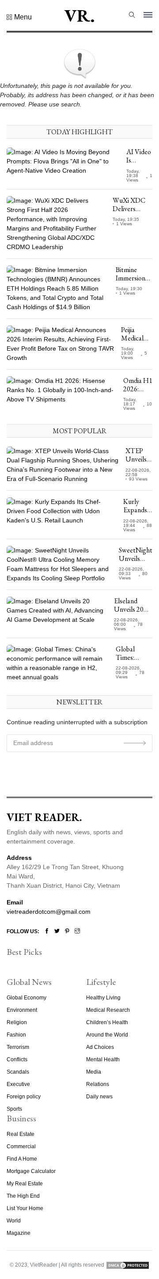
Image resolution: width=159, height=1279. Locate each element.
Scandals (18, 1072)
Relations (97, 1084)
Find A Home (22, 1159)
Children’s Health (107, 1022)
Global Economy (26, 998)
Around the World (107, 1035)
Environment (22, 1010)
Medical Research (108, 1010)
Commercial (21, 1146)
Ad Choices (100, 1047)
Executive (18, 1084)
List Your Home (25, 1208)
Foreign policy (24, 1097)
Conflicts (17, 1059)
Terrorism (18, 1047)
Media (93, 1072)
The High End (23, 1196)
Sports (14, 1109)
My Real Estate (25, 1184)
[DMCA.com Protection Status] (128, 1265)
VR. (79, 15)
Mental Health (103, 1059)
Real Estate (20, 1134)
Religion (17, 1022)
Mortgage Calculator (31, 1171)
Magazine (18, 1233)
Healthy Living (103, 998)
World (14, 1221)
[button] (19, 17)
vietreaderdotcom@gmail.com (49, 911)
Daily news (99, 1097)
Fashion (16, 1035)
